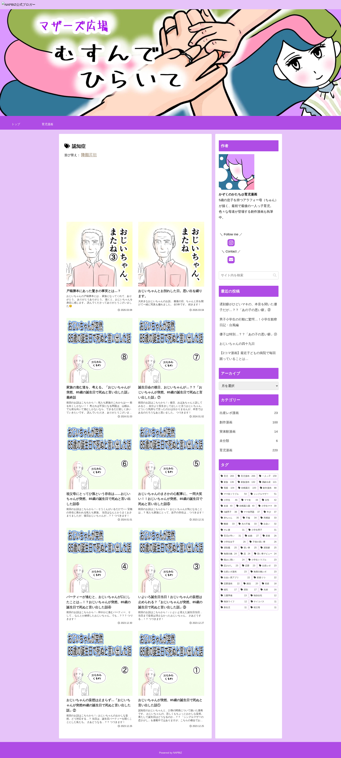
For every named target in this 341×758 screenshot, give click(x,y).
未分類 (249, 441)
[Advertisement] (135, 190)
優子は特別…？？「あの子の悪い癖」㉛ (248, 334)
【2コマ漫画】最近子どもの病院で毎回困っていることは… (248, 355)
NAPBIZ (177, 752)
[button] (275, 275)
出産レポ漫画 (249, 413)
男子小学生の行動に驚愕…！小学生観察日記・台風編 (248, 322)
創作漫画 (249, 422)
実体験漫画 (249, 431)
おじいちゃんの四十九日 (237, 343)
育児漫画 (249, 450)
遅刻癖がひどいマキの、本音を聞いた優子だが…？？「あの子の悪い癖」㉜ (248, 307)
